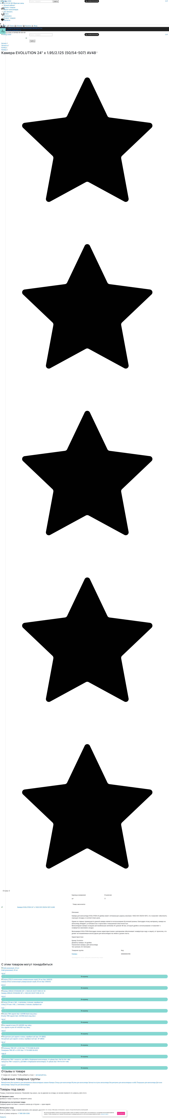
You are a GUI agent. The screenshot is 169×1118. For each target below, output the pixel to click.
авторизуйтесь (41, 1075)
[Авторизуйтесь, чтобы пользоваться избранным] (97, 52)
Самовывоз (8, 16)
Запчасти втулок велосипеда (98, 1082)
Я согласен (121, 1113)
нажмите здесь (104, 1114)
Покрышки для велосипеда (146, 1082)
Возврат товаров (9, 18)
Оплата (6, 14)
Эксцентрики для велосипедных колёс (122, 1082)
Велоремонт (17, 28)
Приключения (27, 28)
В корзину (84, 976)
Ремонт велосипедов (11, 9)
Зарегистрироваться (13, 30)
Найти (56, 1)
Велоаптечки (5, 1082)
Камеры (74, 954)
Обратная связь (18, 3)
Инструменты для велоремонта (22, 1082)
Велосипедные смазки (41, 1082)
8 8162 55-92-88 (92, 34)
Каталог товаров (9, 7)
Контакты (7, 20)
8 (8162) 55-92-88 (6, 3)
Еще (40, 28)
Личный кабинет (9, 5)
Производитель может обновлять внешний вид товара (87, 957)
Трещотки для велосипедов (20, 1084)
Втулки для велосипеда (80, 1082)
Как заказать (8, 12)
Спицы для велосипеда (63, 1082)
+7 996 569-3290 (24, 1113)
